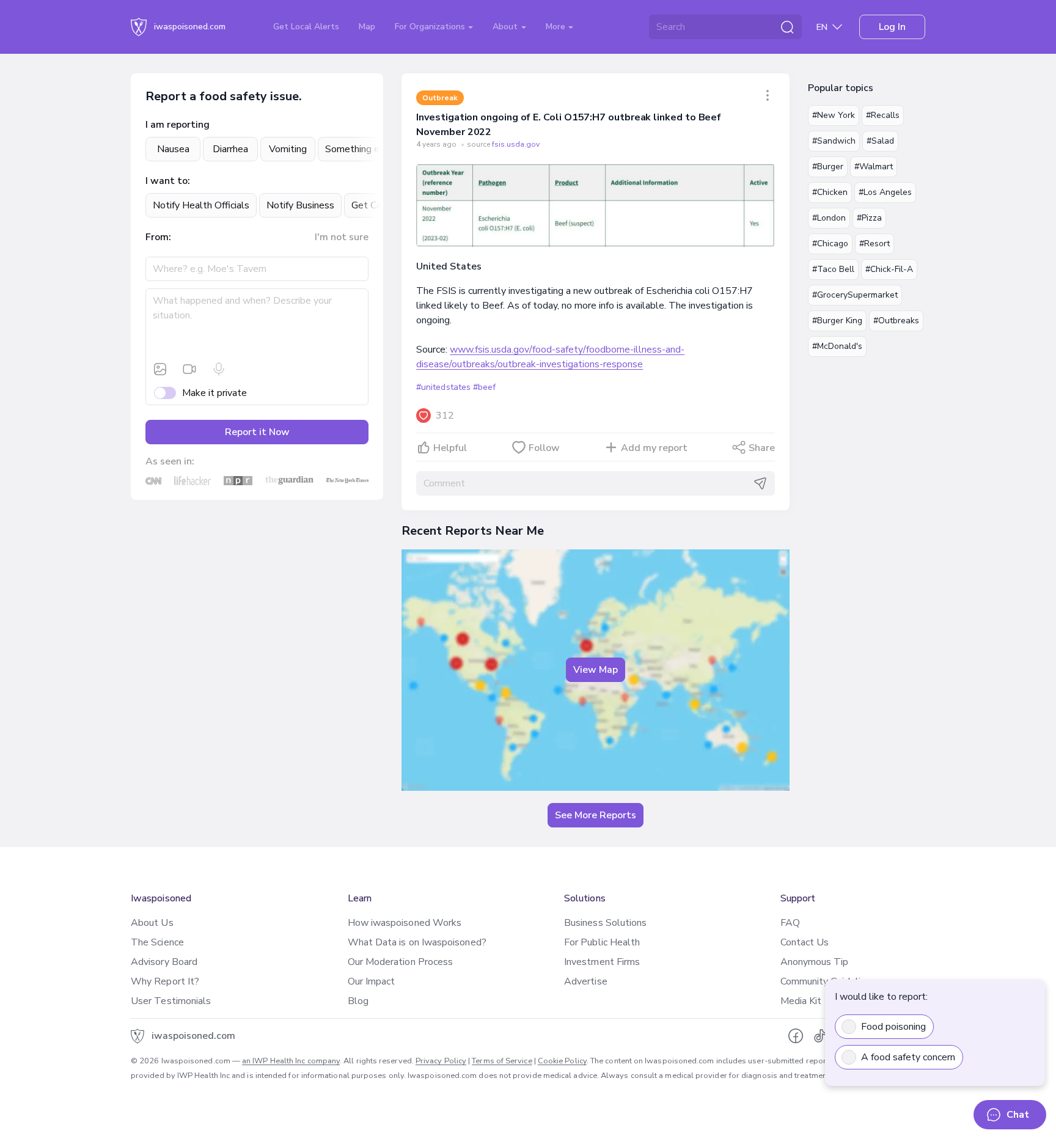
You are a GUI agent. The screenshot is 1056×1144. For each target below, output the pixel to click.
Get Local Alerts (306, 26)
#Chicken (830, 192)
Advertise (585, 981)
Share (762, 448)
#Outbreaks (896, 320)
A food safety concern (908, 1057)
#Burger (827, 166)
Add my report (654, 448)
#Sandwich (834, 141)
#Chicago (830, 243)
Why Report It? (165, 981)
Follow (544, 448)
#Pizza (869, 218)
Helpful (450, 448)
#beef (484, 387)
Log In (892, 27)
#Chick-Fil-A (889, 269)
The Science (157, 942)
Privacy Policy (441, 1060)
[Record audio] (218, 369)
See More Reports (595, 815)
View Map (595, 669)
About (506, 26)
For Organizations (431, 26)
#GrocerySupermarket (855, 295)
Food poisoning (893, 1026)
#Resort (874, 243)
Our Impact (371, 981)
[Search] (787, 27)
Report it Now (257, 432)
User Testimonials (171, 1001)
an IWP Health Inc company (291, 1060)
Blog (358, 1001)
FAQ (790, 923)
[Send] (760, 483)
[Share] (767, 95)
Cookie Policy (562, 1060)
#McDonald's (837, 346)
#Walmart (873, 166)
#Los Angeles (885, 192)
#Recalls (883, 115)
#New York (833, 115)
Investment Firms (602, 962)
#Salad (880, 141)
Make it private (214, 393)
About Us (152, 923)
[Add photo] (160, 369)
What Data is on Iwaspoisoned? (417, 942)
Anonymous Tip (814, 962)
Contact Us (804, 942)
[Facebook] (795, 1035)
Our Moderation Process (400, 962)
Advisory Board (164, 962)
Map (367, 26)
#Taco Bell (833, 269)
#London (829, 218)
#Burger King (837, 320)
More (557, 26)
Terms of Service (502, 1060)
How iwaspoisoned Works (405, 923)
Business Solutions (605, 923)
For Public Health (602, 942)
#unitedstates (443, 387)
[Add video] (189, 369)
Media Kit (801, 1001)
